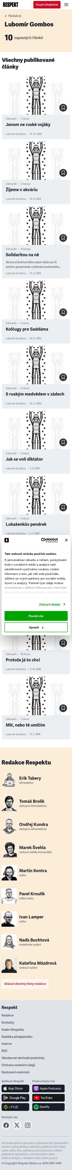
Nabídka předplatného (17, 1037)
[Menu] (66, 4)
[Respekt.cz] (10, 4)
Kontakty (8, 1023)
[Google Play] (15, 1098)
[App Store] (15, 1088)
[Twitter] (17, 1129)
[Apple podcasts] (48, 1088)
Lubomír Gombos (16, 134)
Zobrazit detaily (49, 604)
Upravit (34, 627)
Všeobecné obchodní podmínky (23, 1058)
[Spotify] (48, 1107)
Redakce (14, 16)
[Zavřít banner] (66, 540)
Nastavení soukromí (15, 1072)
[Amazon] (15, 1107)
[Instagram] (27, 1129)
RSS (4, 1051)
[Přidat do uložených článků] (63, 108)
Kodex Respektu (13, 1030)
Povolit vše (36, 616)
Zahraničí (11, 118)
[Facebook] (6, 1129)
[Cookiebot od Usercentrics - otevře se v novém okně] (43, 540)
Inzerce (7, 1044)
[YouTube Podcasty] (48, 1098)
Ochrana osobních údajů (18, 1065)
